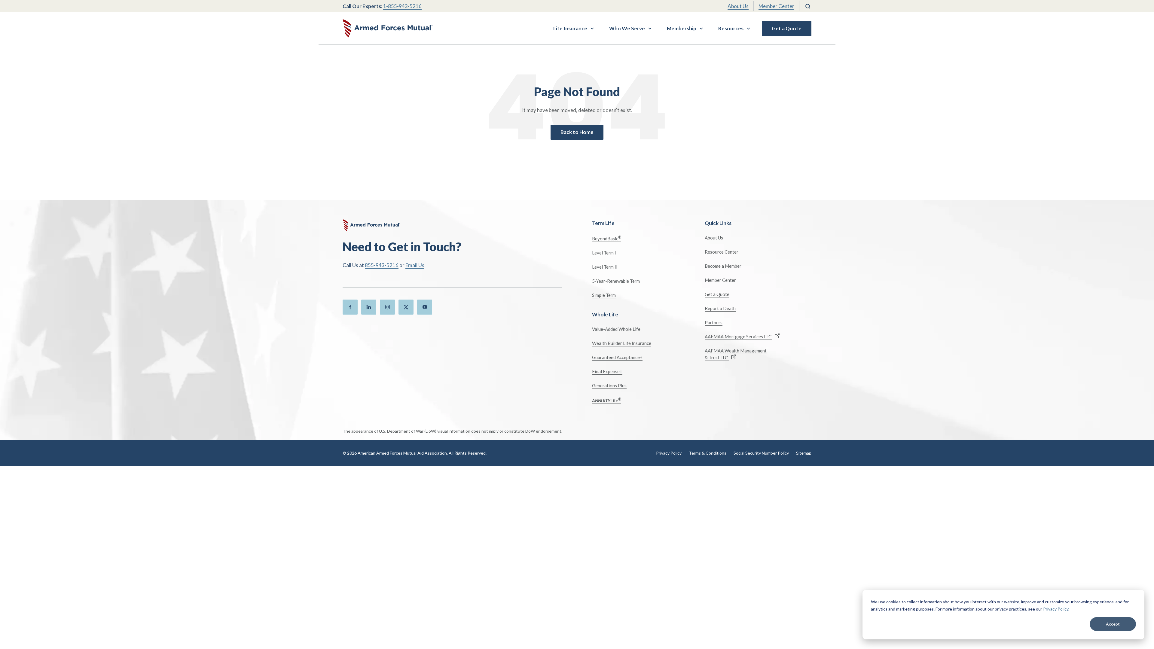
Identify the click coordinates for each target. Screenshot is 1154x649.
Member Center (776, 6)
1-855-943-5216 (402, 6)
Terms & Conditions (707, 453)
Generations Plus (609, 385)
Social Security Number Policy (761, 453)
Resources (730, 28)
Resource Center (721, 251)
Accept (1113, 623)
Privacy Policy (1055, 608)
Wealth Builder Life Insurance (621, 343)
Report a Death (720, 308)
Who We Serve (627, 28)
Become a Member (723, 266)
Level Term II (605, 267)
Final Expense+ (607, 371)
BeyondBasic (606, 238)
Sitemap (803, 453)
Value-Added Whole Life (616, 329)
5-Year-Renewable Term (616, 281)
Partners (713, 322)
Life (606, 400)
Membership (681, 28)
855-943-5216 (381, 265)
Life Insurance (570, 28)
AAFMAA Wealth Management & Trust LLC (736, 354)
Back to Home (577, 132)
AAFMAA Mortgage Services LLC (738, 336)
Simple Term (604, 295)
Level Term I (604, 252)
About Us (738, 6)
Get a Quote (786, 28)
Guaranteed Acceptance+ (617, 357)
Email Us (414, 265)
